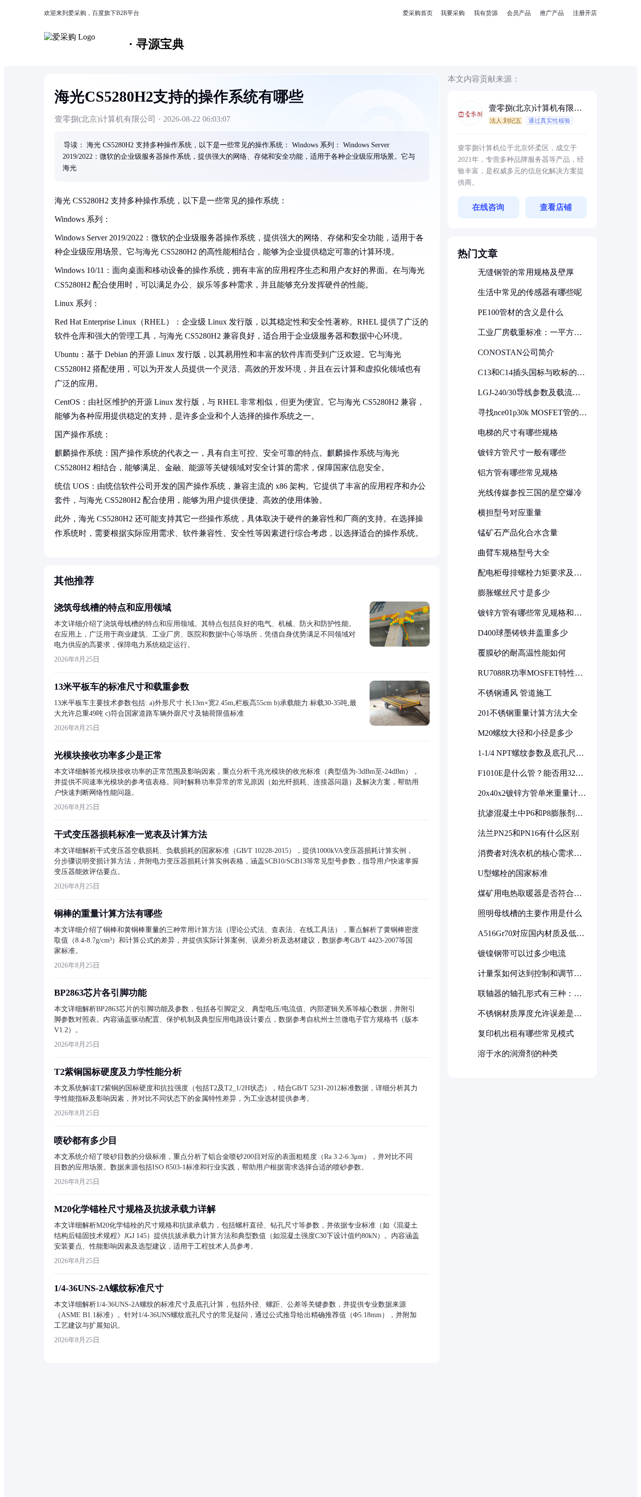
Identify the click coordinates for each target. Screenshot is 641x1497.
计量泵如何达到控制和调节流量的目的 (530, 977)
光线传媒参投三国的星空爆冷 (530, 492)
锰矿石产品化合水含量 (518, 532)
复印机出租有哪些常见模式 (526, 1033)
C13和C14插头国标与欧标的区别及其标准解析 (531, 376)
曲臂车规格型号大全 (514, 552)
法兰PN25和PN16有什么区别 (528, 833)
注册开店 (585, 13)
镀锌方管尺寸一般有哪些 (522, 452)
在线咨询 (488, 207)
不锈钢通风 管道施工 (515, 693)
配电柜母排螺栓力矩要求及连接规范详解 (530, 576)
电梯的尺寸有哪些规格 (518, 432)
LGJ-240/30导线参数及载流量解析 (529, 396)
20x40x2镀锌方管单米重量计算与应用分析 (532, 797)
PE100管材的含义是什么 (520, 312)
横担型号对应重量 (510, 512)
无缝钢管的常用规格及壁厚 (526, 272)
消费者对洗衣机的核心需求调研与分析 (530, 857)
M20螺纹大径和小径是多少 (525, 733)
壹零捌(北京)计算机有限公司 (535, 109)
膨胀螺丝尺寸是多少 (514, 592)
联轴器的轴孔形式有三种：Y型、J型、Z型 (529, 997)
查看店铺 (556, 207)
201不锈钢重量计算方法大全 (528, 713)
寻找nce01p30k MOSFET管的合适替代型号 (532, 416)
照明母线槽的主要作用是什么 (530, 913)
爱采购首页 (418, 13)
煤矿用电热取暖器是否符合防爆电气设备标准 (530, 897)
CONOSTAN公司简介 (516, 352)
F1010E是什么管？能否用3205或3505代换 (530, 777)
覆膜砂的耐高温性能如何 (522, 653)
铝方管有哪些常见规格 (518, 472)
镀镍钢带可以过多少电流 (522, 953)
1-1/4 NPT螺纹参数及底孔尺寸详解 (531, 757)
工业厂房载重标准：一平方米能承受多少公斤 (530, 336)
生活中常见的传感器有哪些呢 (530, 292)
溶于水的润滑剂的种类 (518, 1053)
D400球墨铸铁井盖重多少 (523, 633)
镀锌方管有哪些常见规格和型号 (530, 617)
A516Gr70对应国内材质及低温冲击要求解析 (531, 937)
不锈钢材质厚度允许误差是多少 (530, 1017)
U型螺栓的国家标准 (513, 873)
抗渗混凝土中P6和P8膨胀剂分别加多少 (530, 817)
